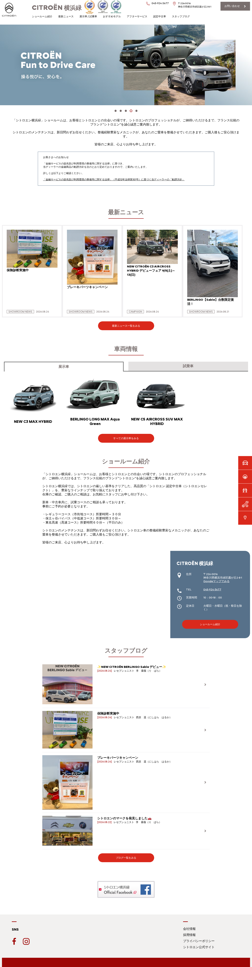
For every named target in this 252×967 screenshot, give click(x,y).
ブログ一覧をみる (126, 857)
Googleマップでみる (216, 581)
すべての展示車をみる (126, 438)
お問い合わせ (232, 6)
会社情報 (189, 929)
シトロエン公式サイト (199, 947)
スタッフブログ (181, 16)
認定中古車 (159, 16)
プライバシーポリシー (199, 941)
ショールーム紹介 (42, 16)
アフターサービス (137, 16)
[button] (116, 111)
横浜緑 (57, 7)
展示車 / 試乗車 (88, 16)
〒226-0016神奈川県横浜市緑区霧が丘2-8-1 (194, 5)
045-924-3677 (212, 589)
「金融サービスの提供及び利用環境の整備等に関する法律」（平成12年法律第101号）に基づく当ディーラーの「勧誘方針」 (114, 179)
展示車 (63, 366)
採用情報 (189, 935)
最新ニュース (66, 16)
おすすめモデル (112, 16)
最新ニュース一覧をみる (126, 325)
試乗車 (188, 366)
